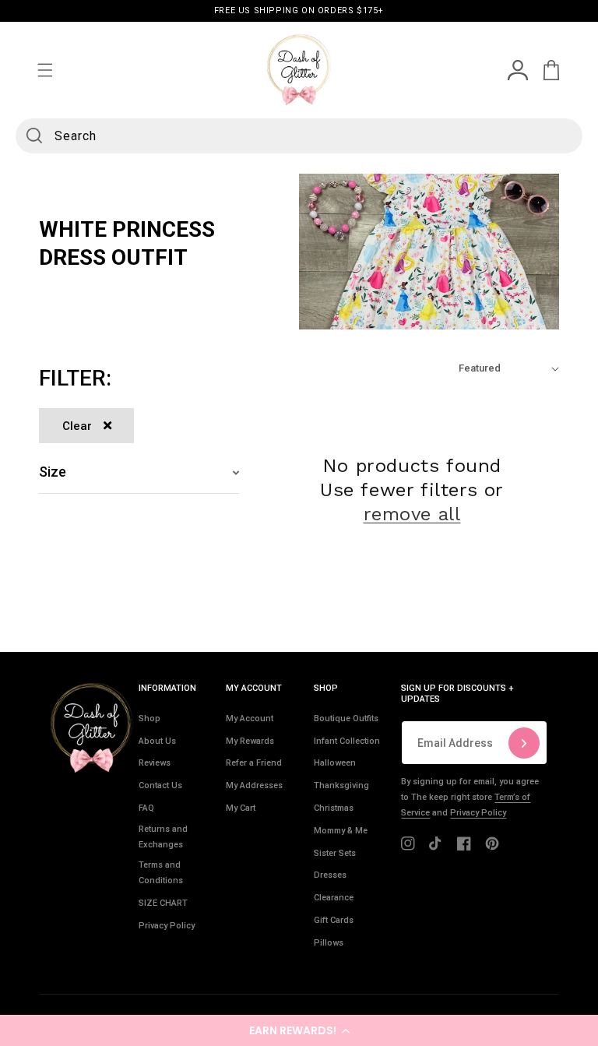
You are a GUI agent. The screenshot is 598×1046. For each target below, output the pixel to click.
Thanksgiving (341, 785)
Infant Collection (347, 741)
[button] (299, 1030)
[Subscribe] (524, 742)
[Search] (34, 135)
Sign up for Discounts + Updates (457, 693)
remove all (412, 514)
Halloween (335, 763)
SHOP (326, 688)
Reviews (155, 763)
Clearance (334, 898)
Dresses (330, 875)
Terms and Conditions (161, 873)
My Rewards (250, 741)
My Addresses (254, 785)
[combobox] (299, 135)
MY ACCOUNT (254, 688)
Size (52, 471)
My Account (249, 718)
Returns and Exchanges (163, 837)
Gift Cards (334, 920)
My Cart (240, 808)
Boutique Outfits (346, 718)
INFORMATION (167, 688)
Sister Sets (335, 853)
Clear (77, 426)
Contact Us (160, 785)
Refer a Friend (254, 763)
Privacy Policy (167, 926)
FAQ (146, 808)
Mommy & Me (341, 831)
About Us (157, 741)
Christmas (334, 808)
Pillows (328, 943)
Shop (149, 718)
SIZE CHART (163, 903)
